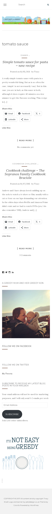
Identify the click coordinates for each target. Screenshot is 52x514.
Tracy (36, 72)
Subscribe (12, 414)
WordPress (34, 505)
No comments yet (25, 147)
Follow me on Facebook (16, 346)
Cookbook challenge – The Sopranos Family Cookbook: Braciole (25, 174)
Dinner (24, 55)
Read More (25, 140)
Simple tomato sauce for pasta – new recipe (25, 64)
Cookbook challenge (24, 164)
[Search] (48, 5)
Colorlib (16, 505)
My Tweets (7, 373)
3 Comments (25, 255)
